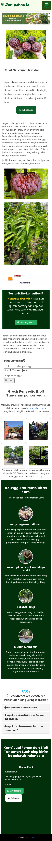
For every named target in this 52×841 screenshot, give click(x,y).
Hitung (9, 380)
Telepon (15, 797)
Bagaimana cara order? (22, 707)
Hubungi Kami (26, 322)
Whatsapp (15, 790)
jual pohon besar (38, 408)
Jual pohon (29, 837)
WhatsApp (28, 109)
